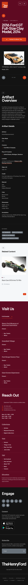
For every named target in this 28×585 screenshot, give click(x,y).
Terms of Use (20, 580)
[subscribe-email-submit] (23, 551)
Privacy (6, 580)
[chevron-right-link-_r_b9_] (24, 294)
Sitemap (13, 580)
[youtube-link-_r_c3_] (20, 501)
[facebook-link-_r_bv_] (3, 501)
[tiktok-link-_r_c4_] (3, 505)
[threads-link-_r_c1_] (12, 501)
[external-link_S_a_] (14, 406)
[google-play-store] (8, 528)
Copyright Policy (20, 578)
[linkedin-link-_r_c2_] (16, 501)
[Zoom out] (16, 63)
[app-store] (8, 523)
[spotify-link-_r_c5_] (7, 505)
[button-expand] (23, 259)
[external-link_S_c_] (14, 410)
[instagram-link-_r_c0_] (7, 501)
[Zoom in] (12, 63)
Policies (11, 578)
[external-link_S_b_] (14, 408)
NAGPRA (5, 578)
